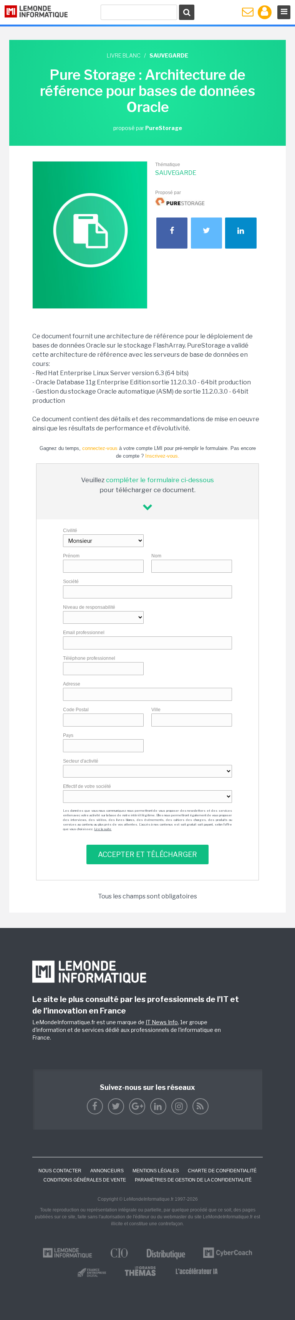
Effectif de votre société (87, 786)
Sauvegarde (175, 172)
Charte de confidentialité (222, 1170)
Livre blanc (124, 55)
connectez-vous (100, 448)
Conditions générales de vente (84, 1180)
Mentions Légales (156, 1170)
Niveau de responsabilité (89, 607)
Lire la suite (102, 829)
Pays (68, 735)
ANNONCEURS (107, 1170)
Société (71, 581)
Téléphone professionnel (89, 658)
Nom (156, 556)
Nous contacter (59, 1170)
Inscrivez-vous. (162, 456)
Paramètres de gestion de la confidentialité (193, 1180)
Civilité (70, 530)
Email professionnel (83, 632)
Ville (156, 709)
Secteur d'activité (80, 761)
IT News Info (162, 1022)
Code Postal (76, 709)
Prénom (71, 556)
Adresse (71, 684)
